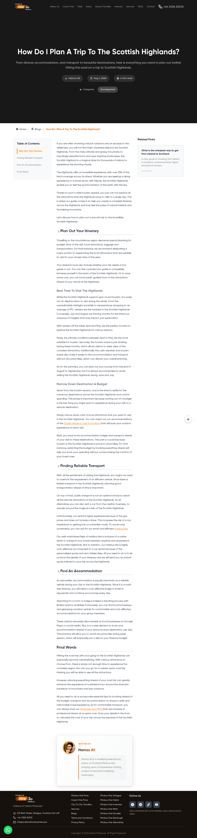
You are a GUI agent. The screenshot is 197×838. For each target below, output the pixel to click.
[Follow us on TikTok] (148, 804)
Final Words (22, 172)
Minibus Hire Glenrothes (111, 822)
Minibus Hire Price (79, 796)
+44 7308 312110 (173, 7)
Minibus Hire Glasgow (111, 796)
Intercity (119, 7)
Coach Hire (68, 7)
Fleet (80, 7)
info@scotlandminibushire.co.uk (32, 822)
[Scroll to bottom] (188, 419)
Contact (151, 7)
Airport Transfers (103, 7)
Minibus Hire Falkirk (109, 800)
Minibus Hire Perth (109, 809)
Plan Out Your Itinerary (30, 151)
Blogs (74, 813)
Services (130, 7)
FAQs (140, 7)
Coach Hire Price (79, 800)
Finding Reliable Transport (30, 158)
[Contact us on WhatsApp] (8, 830)
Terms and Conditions (82, 818)
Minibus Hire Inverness (111, 805)
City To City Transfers (81, 805)
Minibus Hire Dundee (110, 813)
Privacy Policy (77, 822)
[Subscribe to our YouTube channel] (156, 804)
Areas (89, 7)
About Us (54, 7)
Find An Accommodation (29, 165)
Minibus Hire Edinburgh (111, 818)
